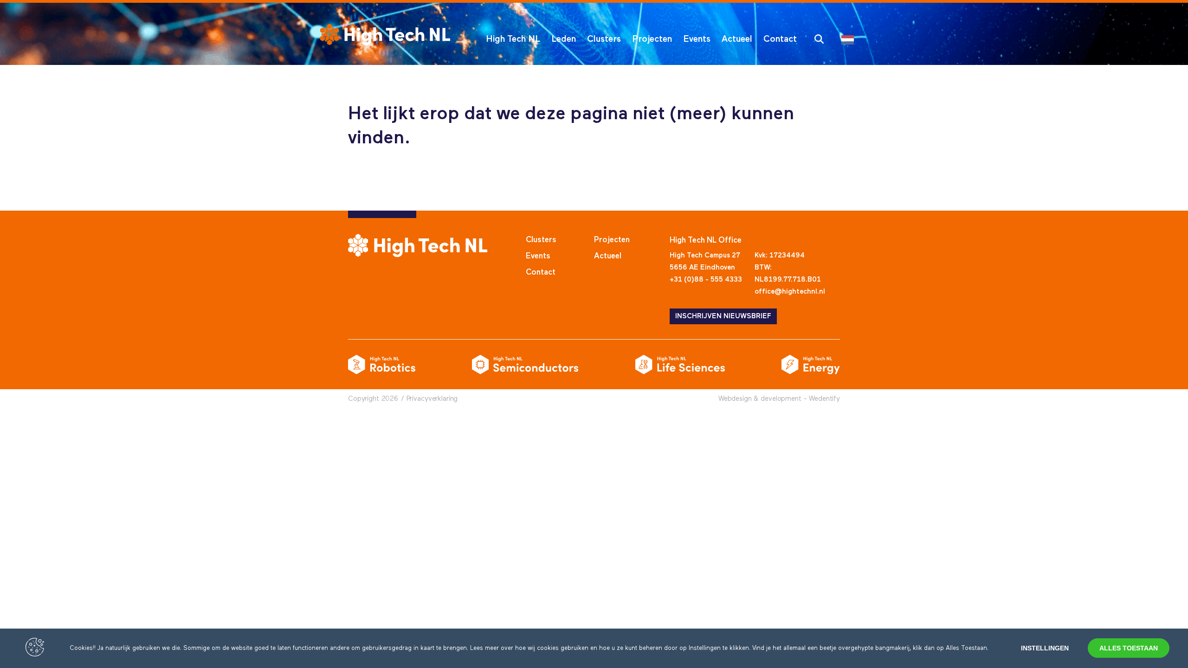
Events (696, 39)
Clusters (604, 39)
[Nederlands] (850, 39)
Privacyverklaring (432, 398)
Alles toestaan (1128, 648)
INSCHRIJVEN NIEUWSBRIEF (723, 316)
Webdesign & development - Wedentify (779, 398)
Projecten (652, 39)
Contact (780, 39)
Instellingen (1045, 648)
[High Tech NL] (385, 34)
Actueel (737, 39)
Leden (563, 39)
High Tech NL (513, 39)
